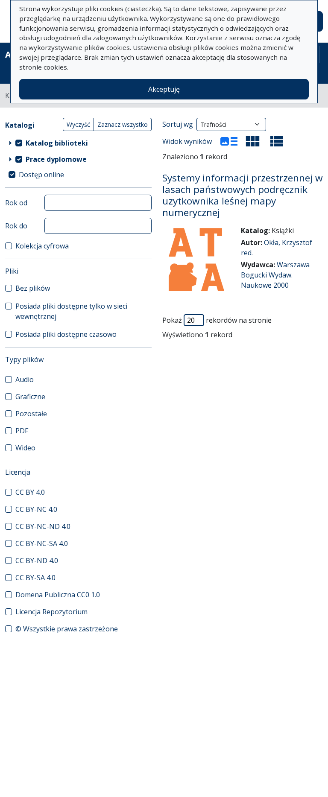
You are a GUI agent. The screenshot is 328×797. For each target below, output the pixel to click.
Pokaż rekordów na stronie (217, 320)
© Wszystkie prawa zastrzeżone (66, 629)
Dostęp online (41, 174)
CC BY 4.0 (30, 492)
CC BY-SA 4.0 (35, 577)
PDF (21, 430)
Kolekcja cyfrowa (42, 246)
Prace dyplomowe (56, 159)
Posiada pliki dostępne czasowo (66, 334)
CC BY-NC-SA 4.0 (41, 543)
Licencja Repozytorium (51, 611)
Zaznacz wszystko (122, 124)
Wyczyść (78, 124)
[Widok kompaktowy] (253, 141)
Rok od (16, 202)
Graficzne (30, 396)
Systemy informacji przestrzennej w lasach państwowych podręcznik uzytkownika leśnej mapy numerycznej (242, 195)
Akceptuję (164, 89)
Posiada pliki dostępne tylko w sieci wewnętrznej (71, 311)
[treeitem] (78, 143)
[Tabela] (276, 141)
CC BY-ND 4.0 (36, 560)
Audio (24, 379)
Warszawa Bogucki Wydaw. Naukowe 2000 (275, 275)
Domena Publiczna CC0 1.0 (57, 594)
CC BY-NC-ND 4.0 (42, 526)
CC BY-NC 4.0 (36, 509)
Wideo (25, 448)
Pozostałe (31, 413)
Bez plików (32, 288)
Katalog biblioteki (57, 143)
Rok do (16, 226)
